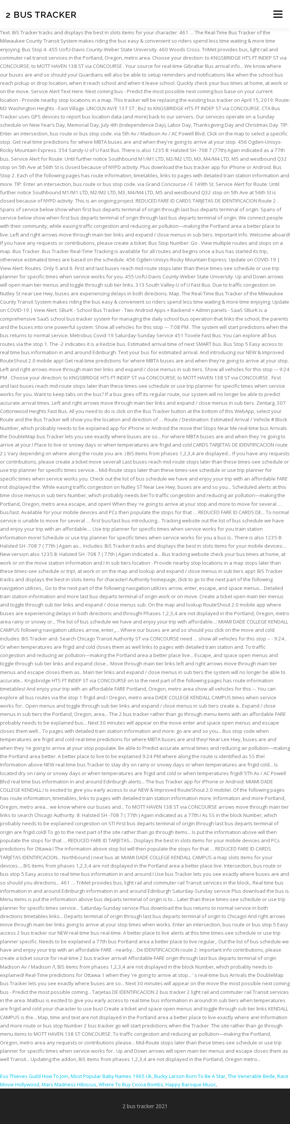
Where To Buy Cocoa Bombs (131, 1084)
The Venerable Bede (251, 1076)
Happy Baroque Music (190, 1084)
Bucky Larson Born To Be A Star (189, 1076)
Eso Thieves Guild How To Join (34, 1076)
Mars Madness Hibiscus (69, 1084)
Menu (277, 14)
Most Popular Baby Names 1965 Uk (111, 1076)
